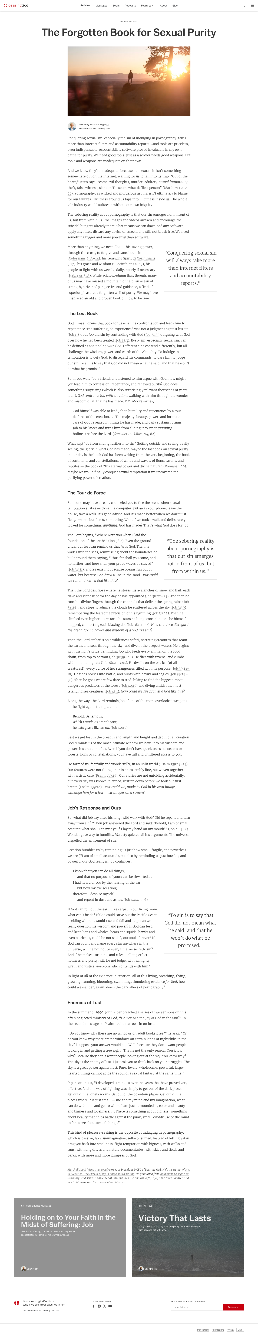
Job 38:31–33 (138, 624)
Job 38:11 (75, 569)
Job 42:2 (131, 899)
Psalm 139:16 (90, 787)
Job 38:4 (116, 541)
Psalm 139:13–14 (173, 764)
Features (146, 5)
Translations (203, 1329)
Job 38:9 (178, 607)
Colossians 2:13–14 (84, 258)
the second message (83, 1023)
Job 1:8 (74, 334)
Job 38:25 (160, 613)
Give (175, 5)
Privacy (230, 1329)
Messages (101, 5)
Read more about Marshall (109, 1182)
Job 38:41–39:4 (114, 662)
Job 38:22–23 (156, 596)
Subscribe (233, 1307)
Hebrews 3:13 (79, 275)
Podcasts (130, 5)
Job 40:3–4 (178, 829)
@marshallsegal (98, 1169)
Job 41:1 (112, 691)
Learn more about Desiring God (39, 1310)
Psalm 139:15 (106, 775)
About (163, 5)
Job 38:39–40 (120, 657)
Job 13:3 (122, 340)
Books (116, 5)
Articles (85, 5)
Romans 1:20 (175, 466)
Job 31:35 (152, 334)
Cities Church (121, 1178)
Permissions (218, 1329)
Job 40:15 (129, 685)
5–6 (143, 899)
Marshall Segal (77, 1169)
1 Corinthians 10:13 (128, 264)
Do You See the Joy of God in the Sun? (150, 1018)
